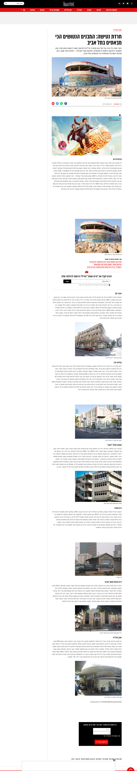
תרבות (42, 10)
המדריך (79, 10)
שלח (67, 281)
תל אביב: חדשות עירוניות (88, 759)
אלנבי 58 (111, 759)
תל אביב (77, 759)
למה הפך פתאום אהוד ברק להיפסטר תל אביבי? (105, 262)
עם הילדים (68, 10)
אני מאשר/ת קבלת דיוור (111, 736)
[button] (120, 115)
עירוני (72, 759)
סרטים (32, 10)
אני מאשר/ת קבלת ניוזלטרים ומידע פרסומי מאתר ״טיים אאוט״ (93, 285)
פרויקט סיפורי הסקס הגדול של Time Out (108, 264)
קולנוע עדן (105, 759)
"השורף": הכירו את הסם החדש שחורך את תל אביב (104, 267)
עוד (24, 10)
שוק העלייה (117, 30)
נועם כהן (116, 104)
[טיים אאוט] (68, 5)
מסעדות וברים (54, 10)
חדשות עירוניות (111, 10)
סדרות (99, 10)
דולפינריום (98, 759)
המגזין (89, 10)
